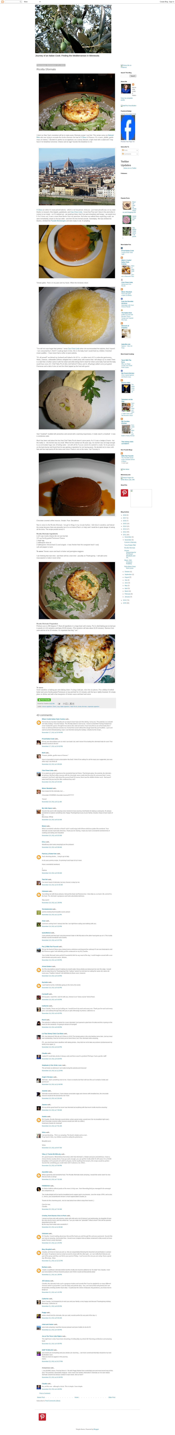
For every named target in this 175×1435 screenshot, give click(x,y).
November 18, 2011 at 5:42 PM (52, 988)
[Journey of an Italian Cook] (128, 139)
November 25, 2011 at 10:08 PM (52, 1377)
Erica (43, 842)
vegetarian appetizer (93, 706)
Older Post (111, 1397)
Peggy (44, 1312)
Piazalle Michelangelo (58, 221)
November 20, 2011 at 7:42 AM (52, 1209)
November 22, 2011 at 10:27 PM (52, 1361)
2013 (125, 529)
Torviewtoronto (47, 909)
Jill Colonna (46, 1281)
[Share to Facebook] (71, 703)
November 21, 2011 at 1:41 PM (52, 1292)
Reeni (44, 1020)
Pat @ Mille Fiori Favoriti (50, 946)
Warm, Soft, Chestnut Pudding (128, 562)
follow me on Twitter (130, 168)
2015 (125, 523)
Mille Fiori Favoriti (127, 456)
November (128, 540)
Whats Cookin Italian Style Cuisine (53, 719)
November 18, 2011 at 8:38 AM (52, 847)
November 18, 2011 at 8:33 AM (52, 835)
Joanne (44, 1104)
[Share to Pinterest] (73, 703)
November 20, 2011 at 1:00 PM (52, 1243)
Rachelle (45, 982)
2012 (125, 532)
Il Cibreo (83, 137)
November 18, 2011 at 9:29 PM (52, 1059)
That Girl (45, 879)
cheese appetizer (47, 706)
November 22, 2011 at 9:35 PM (52, 1344)
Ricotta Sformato (129, 548)
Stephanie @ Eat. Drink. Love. (52, 1065)
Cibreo (54, 706)
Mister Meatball (47, 788)
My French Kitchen (127, 373)
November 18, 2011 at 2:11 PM (52, 914)
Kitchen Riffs (125, 383)
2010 (125, 600)
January (127, 597)
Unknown (45, 891)
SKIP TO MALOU (47, 1350)
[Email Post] (58, 703)
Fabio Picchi (73, 706)
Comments (127, 154)
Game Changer (134, 218)
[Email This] (64, 703)
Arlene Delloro (47, 966)
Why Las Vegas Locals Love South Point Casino (126, 365)
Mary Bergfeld (47, 1249)
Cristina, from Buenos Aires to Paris (54, 1216)
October (127, 572)
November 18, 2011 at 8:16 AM (52, 819)
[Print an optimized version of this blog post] (44, 700)
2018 (125, 515)
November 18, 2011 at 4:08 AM (52, 764)
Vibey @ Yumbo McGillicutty (51, 1154)
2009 (125, 603)
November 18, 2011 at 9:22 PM (52, 1047)
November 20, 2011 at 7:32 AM (52, 1179)
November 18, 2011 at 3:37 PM (52, 940)
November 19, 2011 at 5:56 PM (52, 1165)
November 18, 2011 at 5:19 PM (52, 976)
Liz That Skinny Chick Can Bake (52, 1033)
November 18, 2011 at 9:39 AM (52, 873)
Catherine (45, 1006)
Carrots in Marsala (130, 542)
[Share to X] (69, 703)
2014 (125, 526)
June (126, 583)
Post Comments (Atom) (52, 1401)
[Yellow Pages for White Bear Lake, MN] (128, 480)
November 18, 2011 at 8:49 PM (52, 1027)
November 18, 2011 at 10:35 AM (52, 885)
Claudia (44, 1053)
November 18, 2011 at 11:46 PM (52, 1084)
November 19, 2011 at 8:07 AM (52, 1148)
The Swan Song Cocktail (133, 388)
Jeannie (44, 1091)
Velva (44, 1132)
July (126, 580)
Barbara (45, 1267)
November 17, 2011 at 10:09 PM (52, 732)
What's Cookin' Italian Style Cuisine (126, 262)
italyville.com (125, 344)
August (127, 577)
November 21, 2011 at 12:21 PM (52, 1261)
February (128, 594)
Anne (43, 921)
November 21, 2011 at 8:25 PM (52, 1306)
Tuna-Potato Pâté (130, 545)
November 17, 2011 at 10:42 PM (52, 746)
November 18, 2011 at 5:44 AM (52, 782)
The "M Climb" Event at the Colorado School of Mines (128, 459)
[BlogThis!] (66, 703)
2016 (125, 521)
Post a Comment (45, 1393)
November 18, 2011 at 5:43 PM (52, 999)
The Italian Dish (126, 313)
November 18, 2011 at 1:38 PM (52, 903)
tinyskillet (45, 1172)
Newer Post (41, 1397)
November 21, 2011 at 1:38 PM (52, 1274)
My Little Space (47, 808)
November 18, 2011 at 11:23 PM (52, 1070)
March (127, 591)
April (126, 588)
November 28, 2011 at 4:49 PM (52, 1389)
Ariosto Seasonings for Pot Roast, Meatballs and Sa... (130, 554)
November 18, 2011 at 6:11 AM (52, 802)
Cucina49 (45, 994)
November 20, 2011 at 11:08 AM (52, 1227)
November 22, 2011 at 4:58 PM (52, 1330)
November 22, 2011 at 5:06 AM (52, 1318)
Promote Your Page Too (128, 141)
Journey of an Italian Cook (128, 114)
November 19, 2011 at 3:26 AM (52, 1098)
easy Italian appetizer (63, 706)
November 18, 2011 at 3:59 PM (52, 960)
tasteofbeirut (46, 933)
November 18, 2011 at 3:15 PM (52, 926)
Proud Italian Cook (48, 739)
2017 (125, 518)
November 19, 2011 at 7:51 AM (52, 1126)
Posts (126, 150)
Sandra (44, 1116)
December (128, 537)
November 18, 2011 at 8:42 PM (52, 1013)
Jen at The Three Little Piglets (52, 1336)
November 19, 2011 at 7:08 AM (52, 1110)
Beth (43, 753)
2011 (125, 534)
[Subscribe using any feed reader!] (128, 106)
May (126, 585)
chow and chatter (48, 1324)
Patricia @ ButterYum (49, 854)
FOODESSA (46, 1186)
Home (77, 1397)
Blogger (96, 1429)
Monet (44, 826)
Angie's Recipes (47, 1077)
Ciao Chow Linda (76, 212)
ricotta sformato (82, 706)
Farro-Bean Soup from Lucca (130, 567)
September (128, 574)
